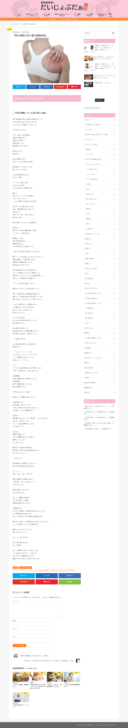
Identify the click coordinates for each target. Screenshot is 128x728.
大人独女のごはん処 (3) (92, 124)
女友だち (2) (90, 194)
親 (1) (86, 273)
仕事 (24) (87, 283)
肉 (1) (88, 224)
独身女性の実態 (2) (90, 382)
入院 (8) (88, 184)
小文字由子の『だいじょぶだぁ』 (95, 725)
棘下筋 (55, 570)
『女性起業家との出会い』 (92, 429)
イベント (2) (89, 154)
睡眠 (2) (88, 219)
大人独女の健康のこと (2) (93, 338)
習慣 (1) (87, 263)
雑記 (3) (86, 392)
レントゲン (35, 570)
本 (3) (88, 214)
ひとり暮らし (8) (91, 169)
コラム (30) (87, 129)
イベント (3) (90, 174)
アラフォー (26, 570)
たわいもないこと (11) (93, 164)
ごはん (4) (87, 119)
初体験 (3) (87, 353)
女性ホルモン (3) (90, 343)
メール (15, 628)
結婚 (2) (87, 377)
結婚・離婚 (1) (89, 258)
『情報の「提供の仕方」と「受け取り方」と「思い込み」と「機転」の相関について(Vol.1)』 (98, 67)
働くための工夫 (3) (91, 288)
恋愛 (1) (87, 248)
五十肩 (42, 570)
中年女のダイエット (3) (92, 234)
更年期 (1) (88, 348)
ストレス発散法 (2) (92, 179)
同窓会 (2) (88, 239)
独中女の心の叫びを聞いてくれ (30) (96, 134)
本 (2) (86, 323)
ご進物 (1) (88, 149)
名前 (14, 620)
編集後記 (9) (88, 387)
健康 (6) (86, 333)
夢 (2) (88, 189)
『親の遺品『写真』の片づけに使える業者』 (98, 423)
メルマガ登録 (89, 15)
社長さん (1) (89, 328)
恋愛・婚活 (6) (88, 368)
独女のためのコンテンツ (62, 15)
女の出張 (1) (89, 313)
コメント (15, 601)
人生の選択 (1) (88, 278)
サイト (15, 637)
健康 (16, 567)
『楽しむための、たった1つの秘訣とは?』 (103, 76)
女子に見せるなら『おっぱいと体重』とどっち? (103, 58)
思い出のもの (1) (91, 199)
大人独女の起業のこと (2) (93, 303)
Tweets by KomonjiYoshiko (92, 108)
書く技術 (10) (89, 318)
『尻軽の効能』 (102, 83)
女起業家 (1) (90, 308)
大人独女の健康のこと (25, 567)
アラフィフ (17, 570)
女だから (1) (89, 243)
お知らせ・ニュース (32, 15)
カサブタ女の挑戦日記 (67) (93, 159)
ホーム (19, 15)
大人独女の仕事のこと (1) (93, 293)
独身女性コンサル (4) (91, 373)
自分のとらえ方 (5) (91, 268)
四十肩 (49, 570)
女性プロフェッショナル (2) (93, 358)
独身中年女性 (63, 570)
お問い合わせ (101, 15)
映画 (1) (88, 209)
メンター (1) (88, 139)
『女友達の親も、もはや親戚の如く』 (96, 412)
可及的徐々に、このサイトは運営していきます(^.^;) (64, 19)
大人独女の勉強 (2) (91, 298)
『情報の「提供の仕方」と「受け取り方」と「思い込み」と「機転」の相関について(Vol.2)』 (98, 48)
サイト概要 (77, 15)
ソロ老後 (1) (89, 229)
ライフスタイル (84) (90, 144)
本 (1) (86, 253)
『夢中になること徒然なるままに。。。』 (97, 406)
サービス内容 (46, 15)
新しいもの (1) (90, 204)
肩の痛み (72, 570)
